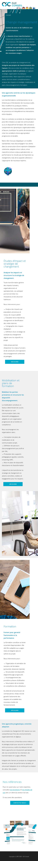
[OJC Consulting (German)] (23, 8)
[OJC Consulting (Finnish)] (33, 8)
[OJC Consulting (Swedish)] (30, 8)
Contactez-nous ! (19, 803)
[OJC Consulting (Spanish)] (27, 8)
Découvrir (14, 362)
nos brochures (15, 790)
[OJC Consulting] (21, 8)
